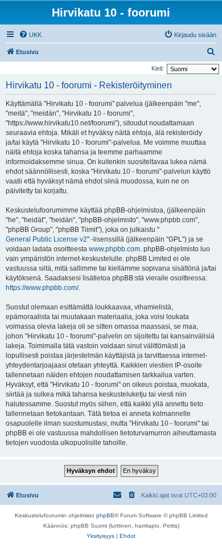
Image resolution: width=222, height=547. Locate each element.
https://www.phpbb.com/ (42, 288)
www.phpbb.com (114, 249)
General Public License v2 (46, 239)
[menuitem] (30, 35)
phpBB (105, 515)
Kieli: (157, 68)
